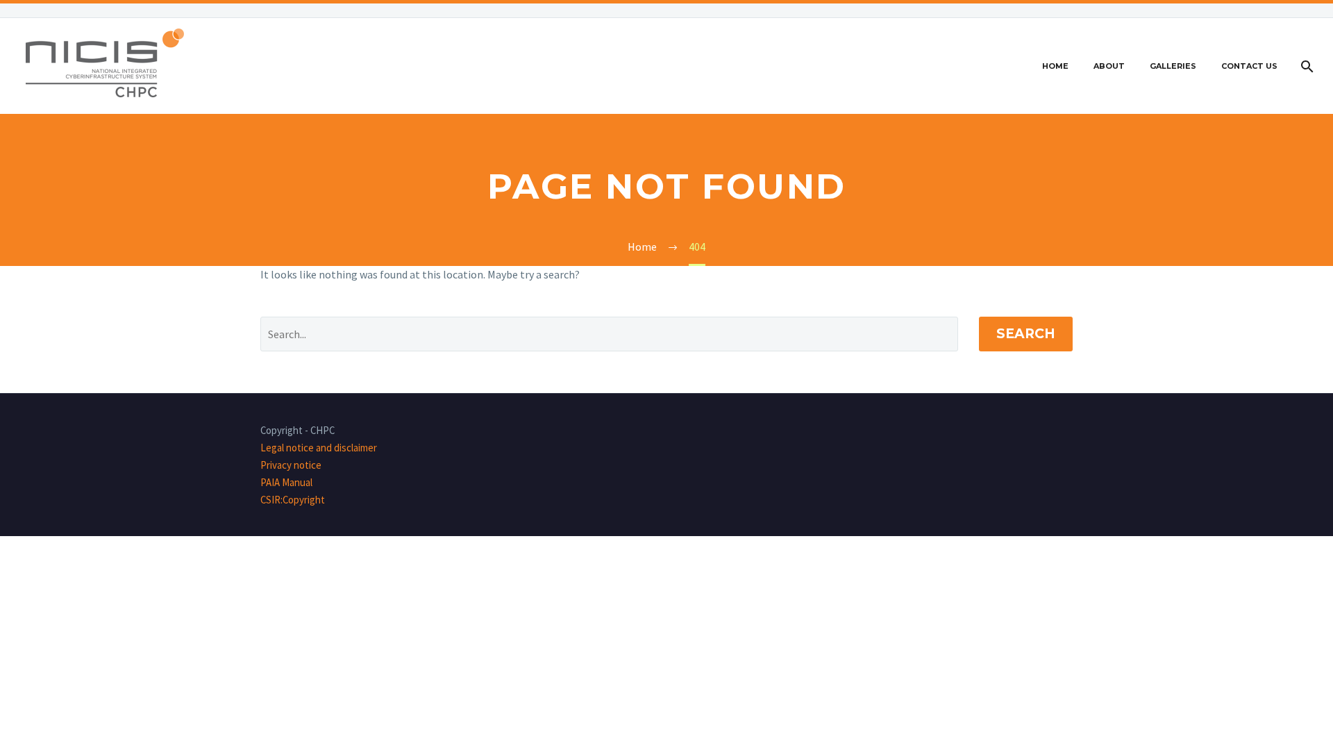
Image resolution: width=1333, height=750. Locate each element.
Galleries (1173, 66)
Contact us (1249, 66)
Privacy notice (290, 465)
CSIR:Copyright (292, 499)
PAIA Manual (286, 482)
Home (1055, 66)
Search (1025, 334)
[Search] (1305, 66)
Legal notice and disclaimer (318, 447)
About (1109, 66)
